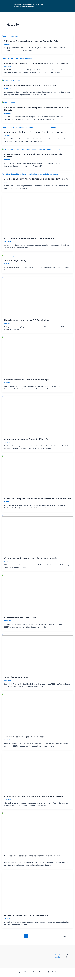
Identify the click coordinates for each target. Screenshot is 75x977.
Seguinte (66, 936)
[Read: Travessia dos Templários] (37, 653)
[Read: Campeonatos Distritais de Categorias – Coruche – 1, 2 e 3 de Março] (29, 127)
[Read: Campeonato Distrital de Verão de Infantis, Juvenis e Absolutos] (37, 832)
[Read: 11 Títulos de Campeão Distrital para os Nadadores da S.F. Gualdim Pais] (37, 475)
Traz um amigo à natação (16, 260)
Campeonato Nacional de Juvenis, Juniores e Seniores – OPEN (33, 796)
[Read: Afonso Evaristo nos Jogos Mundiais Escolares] (37, 713)
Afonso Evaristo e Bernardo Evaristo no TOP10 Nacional (30, 85)
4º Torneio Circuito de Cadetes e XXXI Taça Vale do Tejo (30, 238)
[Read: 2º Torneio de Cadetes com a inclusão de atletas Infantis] (37, 534)
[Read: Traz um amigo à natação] (13, 256)
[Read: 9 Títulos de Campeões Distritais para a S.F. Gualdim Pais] (10, 36)
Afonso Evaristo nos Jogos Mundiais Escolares (25, 737)
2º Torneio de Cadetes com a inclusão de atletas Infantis (30, 558)
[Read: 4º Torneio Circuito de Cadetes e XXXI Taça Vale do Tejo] (37, 215)
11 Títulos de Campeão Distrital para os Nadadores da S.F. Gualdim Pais (37, 499)
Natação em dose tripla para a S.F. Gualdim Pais (26, 320)
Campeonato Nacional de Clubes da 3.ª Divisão (26, 439)
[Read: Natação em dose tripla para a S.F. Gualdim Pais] (37, 296)
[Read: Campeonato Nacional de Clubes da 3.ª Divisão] (37, 415)
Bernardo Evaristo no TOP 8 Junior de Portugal (26, 380)
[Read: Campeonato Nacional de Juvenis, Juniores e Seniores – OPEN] (37, 773)
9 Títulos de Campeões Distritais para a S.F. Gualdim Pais (31, 41)
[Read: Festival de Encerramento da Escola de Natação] (37, 892)
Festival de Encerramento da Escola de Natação (26, 915)
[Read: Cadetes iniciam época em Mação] (37, 594)
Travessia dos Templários (16, 677)
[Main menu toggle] (71, 6)
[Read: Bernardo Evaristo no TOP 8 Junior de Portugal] (37, 356)
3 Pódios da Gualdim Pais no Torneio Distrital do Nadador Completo (36, 179)
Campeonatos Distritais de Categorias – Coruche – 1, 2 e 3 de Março (35, 132)
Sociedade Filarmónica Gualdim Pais (28, 5)
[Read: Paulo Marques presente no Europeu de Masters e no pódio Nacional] (17, 58)
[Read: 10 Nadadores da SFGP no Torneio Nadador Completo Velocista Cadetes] (31, 149)
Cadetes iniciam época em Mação (20, 618)
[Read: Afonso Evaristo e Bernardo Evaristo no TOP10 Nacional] (11, 80)
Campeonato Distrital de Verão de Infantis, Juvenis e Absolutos (33, 856)
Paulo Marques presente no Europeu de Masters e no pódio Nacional (36, 63)
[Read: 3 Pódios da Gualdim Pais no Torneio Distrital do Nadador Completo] (30, 174)
